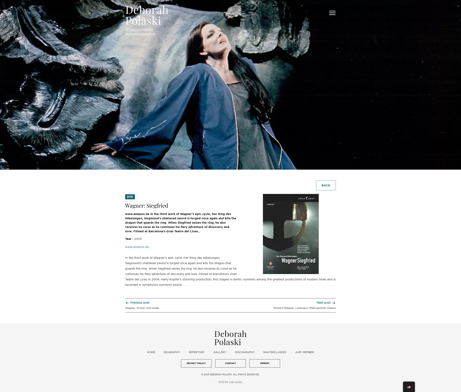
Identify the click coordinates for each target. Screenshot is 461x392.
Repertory (197, 352)
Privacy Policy (196, 363)
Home (151, 352)
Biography (172, 352)
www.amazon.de (137, 246)
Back (326, 185)
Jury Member (304, 352)
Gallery (220, 352)
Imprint (264, 363)
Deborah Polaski (147, 15)
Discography (244, 352)
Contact (230, 363)
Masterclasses (274, 352)
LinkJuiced (235, 382)
